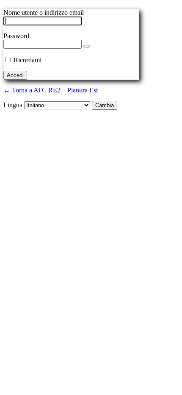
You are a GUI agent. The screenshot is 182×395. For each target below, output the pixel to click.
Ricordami (27, 60)
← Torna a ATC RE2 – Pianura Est (50, 90)
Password (16, 35)
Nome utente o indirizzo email (43, 12)
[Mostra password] (86, 46)
